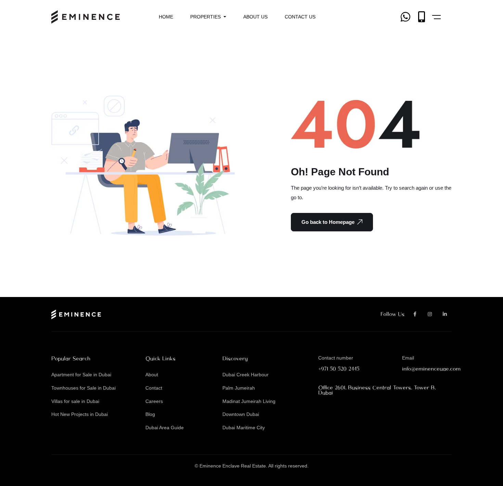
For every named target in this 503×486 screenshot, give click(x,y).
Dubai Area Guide (164, 427)
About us (255, 16)
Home (166, 16)
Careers (154, 401)
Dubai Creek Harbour (245, 374)
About (151, 374)
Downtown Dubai (240, 414)
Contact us (300, 16)
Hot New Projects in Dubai (79, 414)
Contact (153, 388)
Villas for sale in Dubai (75, 401)
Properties (206, 16)
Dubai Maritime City (243, 427)
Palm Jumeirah (238, 388)
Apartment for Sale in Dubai (81, 374)
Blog (150, 414)
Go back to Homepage (327, 222)
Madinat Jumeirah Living (248, 401)
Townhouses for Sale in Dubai (83, 388)
